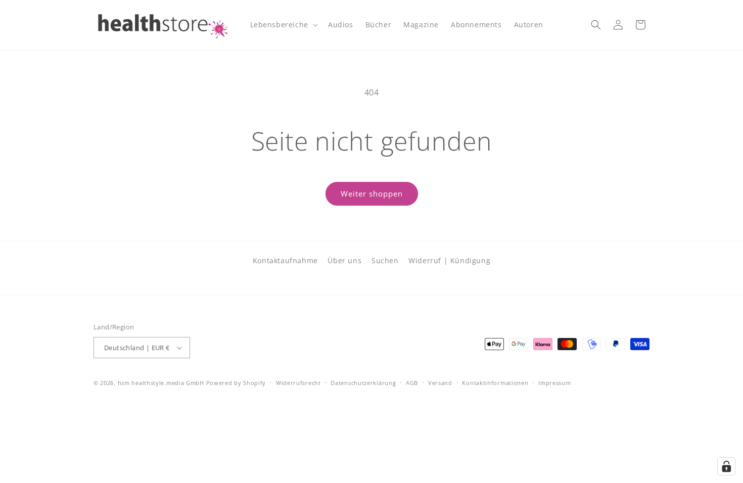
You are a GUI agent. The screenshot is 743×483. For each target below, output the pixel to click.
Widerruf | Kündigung (449, 260)
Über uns (344, 260)
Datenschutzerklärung (363, 383)
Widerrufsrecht (298, 383)
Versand (440, 383)
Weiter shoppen (372, 193)
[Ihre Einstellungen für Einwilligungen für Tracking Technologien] (726, 466)
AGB (412, 383)
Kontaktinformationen (495, 383)
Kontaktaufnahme (285, 260)
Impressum (554, 383)
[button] (283, 24)
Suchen (385, 260)
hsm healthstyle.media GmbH (161, 383)
